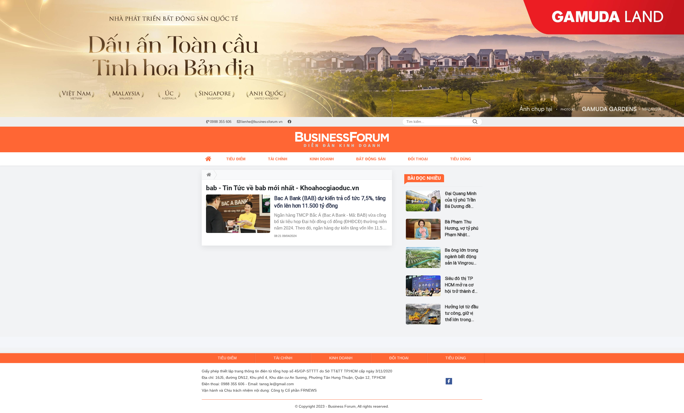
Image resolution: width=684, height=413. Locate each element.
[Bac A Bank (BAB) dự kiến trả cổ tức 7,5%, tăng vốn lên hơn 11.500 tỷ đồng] (238, 213)
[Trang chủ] (208, 159)
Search (475, 122)
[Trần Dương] (342, 58)
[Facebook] (449, 381)
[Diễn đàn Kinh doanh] (342, 139)
